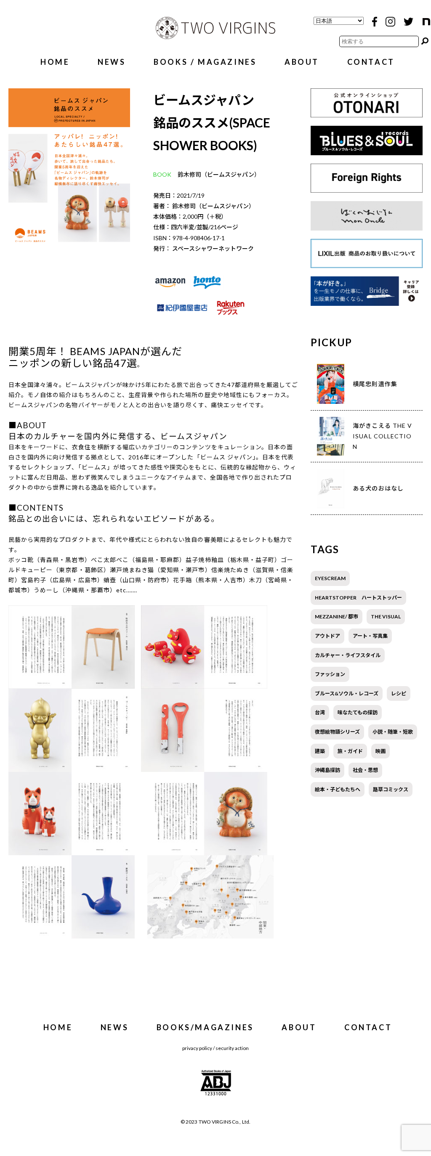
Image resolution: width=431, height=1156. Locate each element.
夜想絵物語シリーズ (337, 732)
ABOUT (302, 61)
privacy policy (197, 1048)
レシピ (398, 693)
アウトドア (327, 636)
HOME (54, 61)
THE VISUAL (386, 616)
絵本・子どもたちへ (337, 789)
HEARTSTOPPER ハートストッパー (358, 597)
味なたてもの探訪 (358, 712)
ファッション (330, 674)
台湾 (320, 712)
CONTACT (371, 61)
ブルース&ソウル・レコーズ (346, 693)
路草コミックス (390, 789)
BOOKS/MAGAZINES (205, 1027)
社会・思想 (365, 770)
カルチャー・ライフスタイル (347, 655)
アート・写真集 (370, 636)
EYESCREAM (330, 578)
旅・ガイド (350, 751)
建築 (320, 751)
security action (232, 1048)
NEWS (111, 61)
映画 (380, 751)
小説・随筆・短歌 (392, 732)
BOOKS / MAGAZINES (205, 61)
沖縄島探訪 (327, 770)
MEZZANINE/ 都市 (336, 616)
